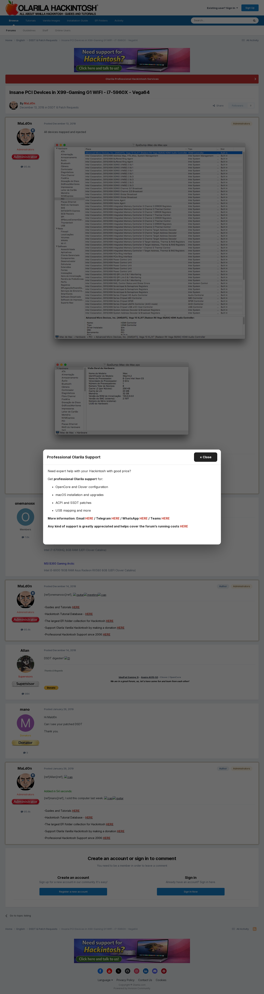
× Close (205, 457)
